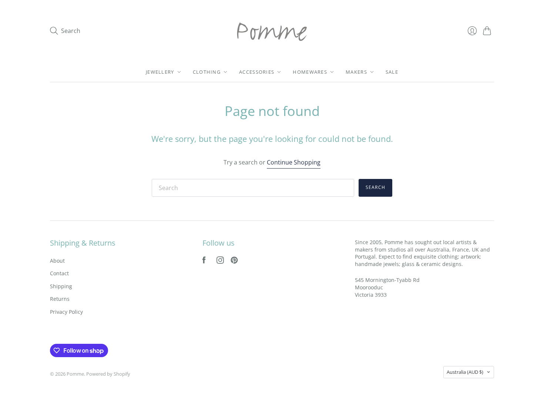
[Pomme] (272, 31)
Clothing (207, 72)
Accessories (256, 72)
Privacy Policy (66, 311)
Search (375, 187)
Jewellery (160, 72)
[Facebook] (204, 261)
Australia (465, 372)
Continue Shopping (293, 162)
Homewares (310, 72)
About (57, 260)
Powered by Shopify (108, 373)
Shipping (61, 286)
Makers (356, 72)
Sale (392, 72)
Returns (60, 298)
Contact (59, 273)
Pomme (75, 373)
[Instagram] (220, 261)
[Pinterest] (234, 261)
